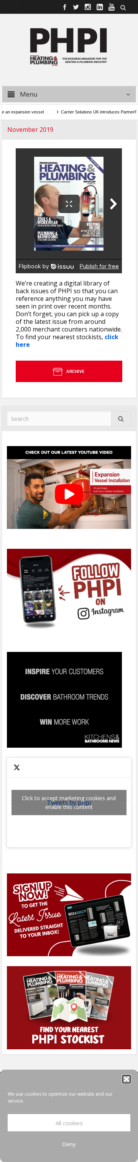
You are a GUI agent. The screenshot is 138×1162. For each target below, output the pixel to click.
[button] (126, 1079)
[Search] (121, 418)
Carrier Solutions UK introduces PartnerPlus (94, 112)
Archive (75, 371)
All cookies (69, 1123)
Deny (69, 1144)
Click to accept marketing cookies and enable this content (69, 802)
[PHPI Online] (69, 46)
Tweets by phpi (69, 802)
